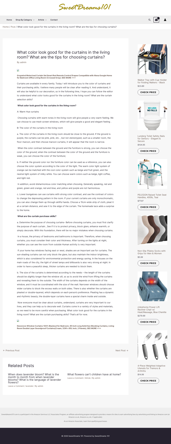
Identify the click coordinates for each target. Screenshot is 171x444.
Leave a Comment (16, 386)
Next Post (122, 350)
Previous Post (11, 350)
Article (41, 20)
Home (9, 20)
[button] (33, 20)
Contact (54, 20)
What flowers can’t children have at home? (94, 374)
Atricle (87, 378)
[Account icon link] (165, 20)
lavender (29, 386)
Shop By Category (24, 20)
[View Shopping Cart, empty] (156, 19)
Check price (148, 92)
